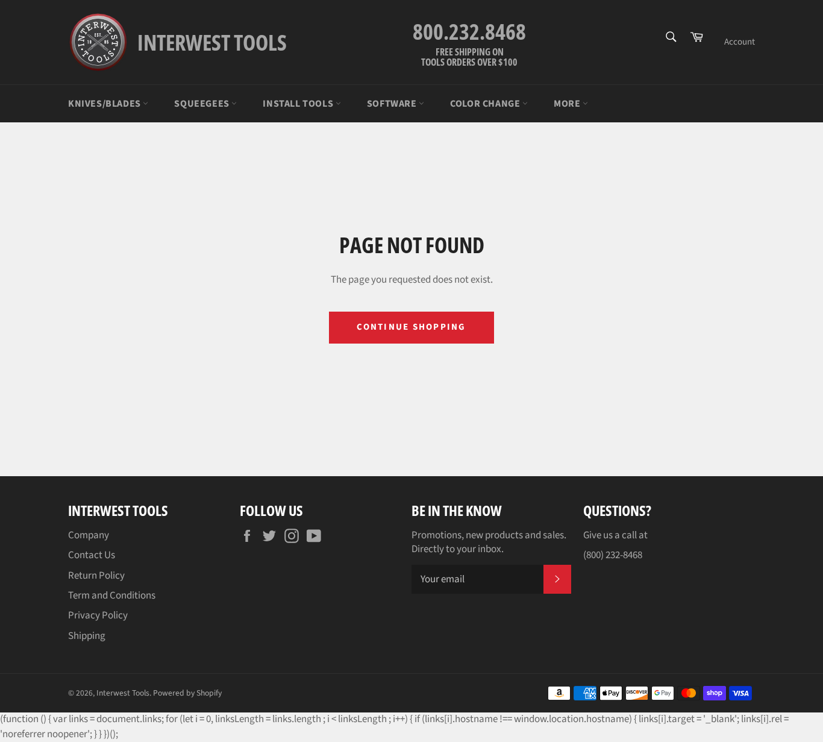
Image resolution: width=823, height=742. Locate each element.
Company (88, 535)
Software (393, 103)
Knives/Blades (105, 103)
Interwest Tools (122, 693)
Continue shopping (411, 327)
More (568, 103)
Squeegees (202, 103)
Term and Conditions (111, 595)
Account (739, 42)
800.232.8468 (469, 31)
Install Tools (299, 103)
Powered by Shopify (187, 693)
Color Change (486, 103)
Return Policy (96, 575)
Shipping (86, 636)
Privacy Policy (98, 615)
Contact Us (91, 555)
